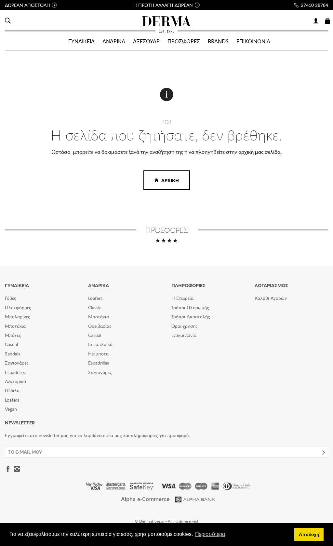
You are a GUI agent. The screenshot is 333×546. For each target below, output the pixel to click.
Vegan (11, 409)
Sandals (12, 354)
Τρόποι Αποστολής (190, 316)
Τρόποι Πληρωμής (190, 307)
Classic (94, 307)
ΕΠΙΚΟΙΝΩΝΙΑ (253, 41)
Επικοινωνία (183, 335)
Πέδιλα (12, 390)
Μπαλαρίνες (17, 316)
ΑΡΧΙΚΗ (168, 180)
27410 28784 (314, 5)
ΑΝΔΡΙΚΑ (113, 41)
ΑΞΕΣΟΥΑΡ (146, 41)
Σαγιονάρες (17, 363)
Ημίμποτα (98, 354)
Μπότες (13, 335)
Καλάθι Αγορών (271, 298)
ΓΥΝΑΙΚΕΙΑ (81, 41)
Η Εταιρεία (182, 298)
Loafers (12, 400)
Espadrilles (15, 372)
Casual (11, 344)
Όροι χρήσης (184, 326)
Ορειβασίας (100, 326)
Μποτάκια (15, 326)
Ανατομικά (15, 381)
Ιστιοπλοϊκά (100, 344)
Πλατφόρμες (18, 307)
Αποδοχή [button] (309, 534)
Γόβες (10, 298)
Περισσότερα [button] (210, 534)
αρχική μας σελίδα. (260, 151)
